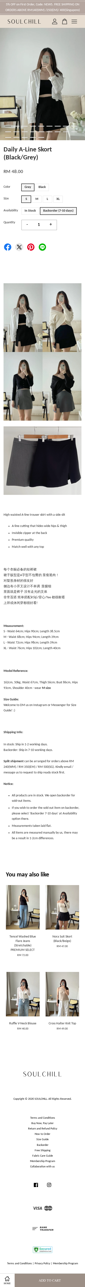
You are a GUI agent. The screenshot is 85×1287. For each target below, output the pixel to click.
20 (16, 137)
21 (25, 137)
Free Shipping (43, 1150)
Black (42, 187)
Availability (11, 210)
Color (7, 187)
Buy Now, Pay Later (42, 1123)
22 (33, 137)
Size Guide (42, 1139)
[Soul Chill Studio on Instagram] (49, 1187)
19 (8, 137)
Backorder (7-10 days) (58, 211)
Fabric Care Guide (42, 1156)
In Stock (30, 211)
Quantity (9, 222)
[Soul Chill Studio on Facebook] (36, 1187)
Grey (28, 187)
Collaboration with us (42, 1166)
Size (6, 198)
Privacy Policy (42, 1263)
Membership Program (42, 1161)
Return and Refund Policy (42, 1128)
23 (41, 137)
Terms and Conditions (42, 1118)
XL (58, 199)
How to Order (42, 1134)
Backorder (42, 1145)
